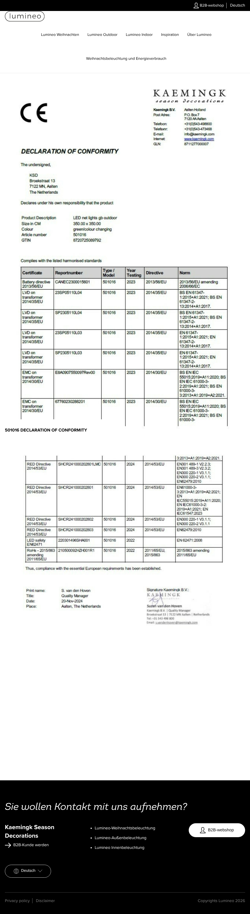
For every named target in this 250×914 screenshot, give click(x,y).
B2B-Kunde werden (30, 844)
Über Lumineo (199, 34)
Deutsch (28, 871)
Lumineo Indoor (139, 34)
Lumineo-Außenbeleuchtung (120, 837)
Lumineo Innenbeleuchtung (120, 847)
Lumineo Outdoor (102, 34)
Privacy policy (17, 900)
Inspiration (170, 34)
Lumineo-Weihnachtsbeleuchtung (125, 828)
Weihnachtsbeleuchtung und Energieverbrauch (126, 58)
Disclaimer (45, 900)
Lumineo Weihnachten (60, 34)
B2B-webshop (211, 5)
